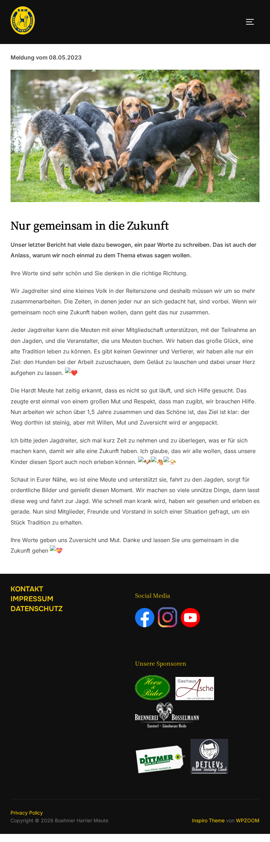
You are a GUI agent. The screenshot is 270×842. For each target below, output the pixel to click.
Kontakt (27, 589)
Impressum (32, 599)
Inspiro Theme (208, 820)
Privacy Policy (27, 813)
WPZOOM (247, 820)
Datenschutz (37, 608)
